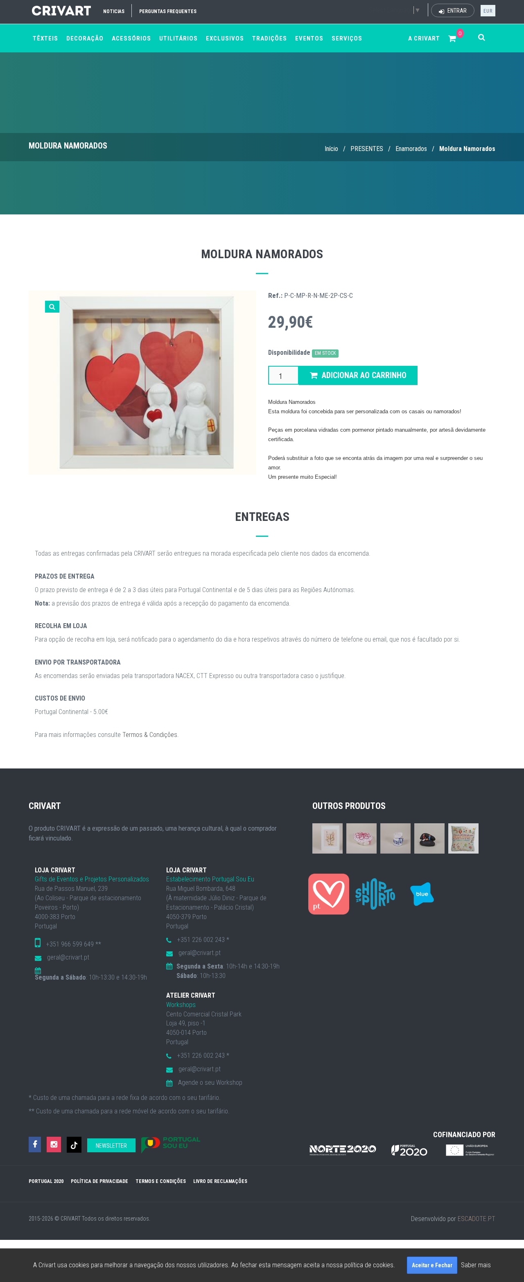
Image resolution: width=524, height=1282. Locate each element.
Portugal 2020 (46, 1181)
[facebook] (35, 1145)
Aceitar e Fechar (432, 1265)
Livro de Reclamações (220, 1181)
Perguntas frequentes (167, 11)
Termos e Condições (161, 1181)
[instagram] (54, 1145)
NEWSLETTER (111, 1145)
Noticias (113, 11)
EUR (487, 11)
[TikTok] (74, 1145)
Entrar (456, 10)
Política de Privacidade (99, 1181)
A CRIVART (424, 38)
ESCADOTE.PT (476, 1219)
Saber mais (476, 1265)
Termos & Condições (149, 735)
